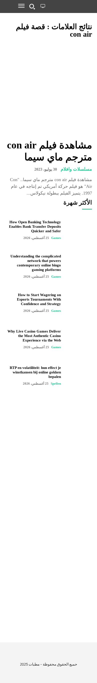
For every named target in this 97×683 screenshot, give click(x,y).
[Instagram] (46, 655)
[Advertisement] (48, 585)
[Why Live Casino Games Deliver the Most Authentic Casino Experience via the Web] (79, 339)
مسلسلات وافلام (76, 169)
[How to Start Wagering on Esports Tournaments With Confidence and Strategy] (79, 303)
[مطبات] (69, 6)
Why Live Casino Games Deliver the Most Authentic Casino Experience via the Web (34, 335)
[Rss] (26, 655)
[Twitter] (57, 655)
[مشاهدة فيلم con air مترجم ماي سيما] (48, 89)
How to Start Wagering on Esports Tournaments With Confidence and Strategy (39, 299)
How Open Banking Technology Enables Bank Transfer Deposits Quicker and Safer (35, 226)
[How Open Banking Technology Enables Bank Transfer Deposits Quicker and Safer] (79, 230)
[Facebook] (68, 655)
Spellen (56, 383)
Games (56, 238)
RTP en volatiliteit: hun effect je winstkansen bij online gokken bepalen (35, 372)
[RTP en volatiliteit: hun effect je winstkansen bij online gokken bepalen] (79, 375)
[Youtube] (35, 655)
